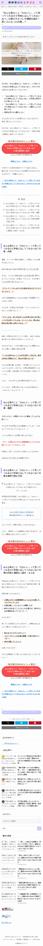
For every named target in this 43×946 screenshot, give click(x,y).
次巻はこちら (27, 161)
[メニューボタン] (2, 2)
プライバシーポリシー (9, 939)
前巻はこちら (16, 161)
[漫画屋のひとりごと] (21, 2)
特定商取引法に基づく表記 (30, 936)
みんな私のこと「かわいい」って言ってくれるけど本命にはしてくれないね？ (21, 27)
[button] (8, 69)
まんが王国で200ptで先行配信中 (21, 512)
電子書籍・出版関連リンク (24, 939)
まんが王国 (23, 490)
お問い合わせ (36, 939)
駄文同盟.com (6, 922)
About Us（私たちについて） (13, 936)
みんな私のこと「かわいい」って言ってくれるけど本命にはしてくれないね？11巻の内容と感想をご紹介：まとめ (22, 228)
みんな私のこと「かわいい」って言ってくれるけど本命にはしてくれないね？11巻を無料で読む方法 (22, 218)
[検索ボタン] (40, 2)
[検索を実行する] (39, 828)
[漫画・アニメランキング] (7, 910)
